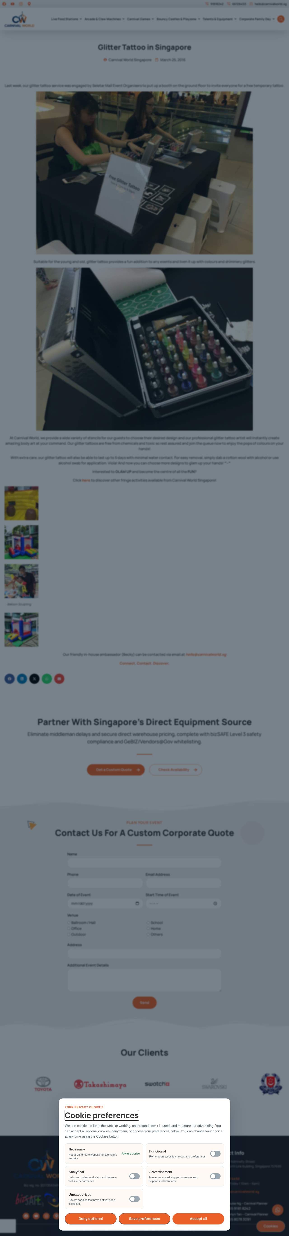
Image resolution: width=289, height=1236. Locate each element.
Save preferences (144, 1218)
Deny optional (91, 1218)
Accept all (198, 1218)
